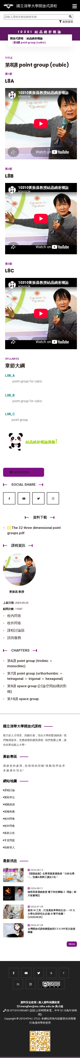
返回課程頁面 (21, 472)
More (72, 944)
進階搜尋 (67, 21)
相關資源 (9, 804)
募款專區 (10, 756)
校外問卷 (14, 623)
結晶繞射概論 (35, 38)
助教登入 (9, 847)
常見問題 (9, 840)
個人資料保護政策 (49, 1002)
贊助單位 (9, 797)
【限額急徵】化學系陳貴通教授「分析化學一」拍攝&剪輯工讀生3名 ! (51, 875)
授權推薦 (9, 811)
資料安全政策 (29, 1002)
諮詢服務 (14, 638)
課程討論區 (16, 630)
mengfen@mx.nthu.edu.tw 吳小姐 (41, 1006)
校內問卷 (14, 616)
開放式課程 (16, 38)
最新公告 (9, 833)
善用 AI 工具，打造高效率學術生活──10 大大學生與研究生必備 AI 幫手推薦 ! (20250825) (51, 914)
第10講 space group (23, 699)
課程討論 (9, 790)
